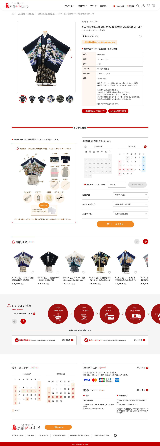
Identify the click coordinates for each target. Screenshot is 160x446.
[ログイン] (143, 5)
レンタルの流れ (120, 6)
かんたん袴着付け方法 (118, 111)
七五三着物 (21, 14)
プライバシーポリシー (101, 435)
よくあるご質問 (17, 435)
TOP (13, 14)
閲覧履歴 (131, 6)
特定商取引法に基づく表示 (79, 435)
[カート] (153, 5)
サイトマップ (43, 435)
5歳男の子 (31, 14)
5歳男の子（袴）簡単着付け (46, 14)
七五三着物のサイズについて (94, 111)
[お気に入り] (148, 5)
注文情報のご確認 (59, 435)
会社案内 (31, 435)
